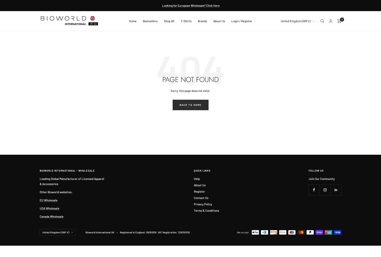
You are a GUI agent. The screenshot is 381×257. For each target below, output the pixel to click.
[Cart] (339, 21)
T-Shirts (186, 21)
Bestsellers (150, 21)
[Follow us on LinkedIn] (335, 189)
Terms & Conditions (206, 210)
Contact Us (201, 198)
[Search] (322, 21)
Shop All (169, 21)
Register (199, 191)
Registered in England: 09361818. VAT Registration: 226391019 (155, 232)
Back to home (191, 104)
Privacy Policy (203, 204)
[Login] (330, 21)
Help (197, 179)
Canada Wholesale (52, 216)
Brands (202, 21)
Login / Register (241, 21)
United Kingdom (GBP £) (296, 21)
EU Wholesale (49, 200)
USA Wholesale (49, 208)
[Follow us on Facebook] (314, 189)
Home (133, 21)
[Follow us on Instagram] (324, 189)
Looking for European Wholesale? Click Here (191, 5)
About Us (219, 21)
